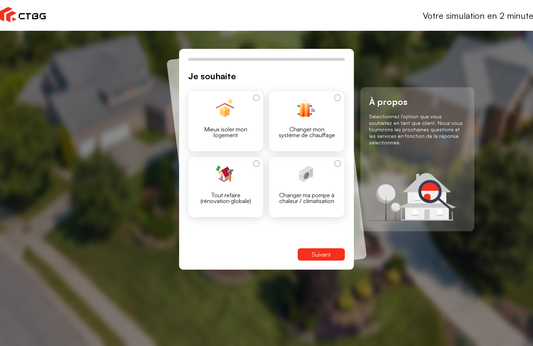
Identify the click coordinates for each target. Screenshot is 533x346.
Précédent (215, 254)
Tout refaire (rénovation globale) (226, 198)
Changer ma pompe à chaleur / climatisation (306, 198)
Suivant (321, 254)
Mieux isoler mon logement (225, 132)
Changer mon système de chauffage (307, 132)
